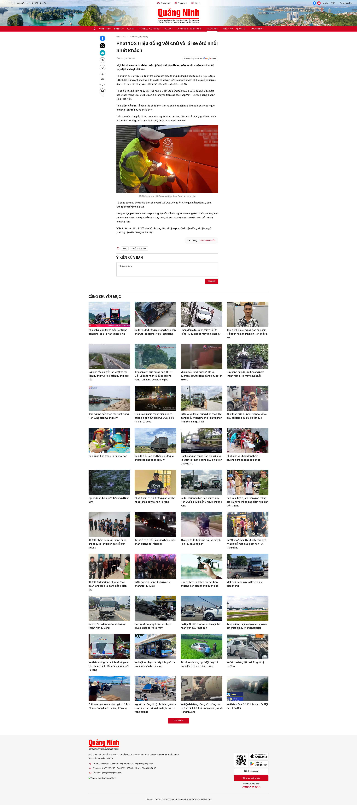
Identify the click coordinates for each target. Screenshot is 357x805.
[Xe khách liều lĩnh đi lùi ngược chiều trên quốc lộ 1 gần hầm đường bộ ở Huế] (247, 768)
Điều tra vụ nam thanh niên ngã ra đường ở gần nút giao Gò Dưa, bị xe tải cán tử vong (154, 418)
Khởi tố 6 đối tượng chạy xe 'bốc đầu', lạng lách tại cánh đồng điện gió (108, 586)
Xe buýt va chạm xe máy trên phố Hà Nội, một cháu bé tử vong (155, 664)
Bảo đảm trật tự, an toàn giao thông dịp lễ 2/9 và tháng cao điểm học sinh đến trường (247, 502)
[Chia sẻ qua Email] (102, 53)
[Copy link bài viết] (102, 60)
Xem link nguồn (207, 240)
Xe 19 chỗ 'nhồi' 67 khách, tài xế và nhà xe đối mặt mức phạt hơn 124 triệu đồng (246, 544)
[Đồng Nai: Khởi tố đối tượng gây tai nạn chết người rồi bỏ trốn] (109, 768)
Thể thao (228, 29)
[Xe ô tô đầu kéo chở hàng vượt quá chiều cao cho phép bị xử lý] (155, 440)
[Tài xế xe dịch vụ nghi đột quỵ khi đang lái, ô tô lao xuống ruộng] (201, 646)
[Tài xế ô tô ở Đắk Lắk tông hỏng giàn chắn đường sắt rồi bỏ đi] (155, 524)
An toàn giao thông (139, 36)
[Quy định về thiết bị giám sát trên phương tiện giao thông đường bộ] (201, 566)
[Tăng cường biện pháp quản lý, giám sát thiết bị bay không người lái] (247, 608)
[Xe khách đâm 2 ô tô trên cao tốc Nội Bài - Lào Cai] (247, 688)
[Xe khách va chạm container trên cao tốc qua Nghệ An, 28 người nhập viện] (109, 730)
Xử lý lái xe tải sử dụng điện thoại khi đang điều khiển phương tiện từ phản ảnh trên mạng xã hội (201, 418)
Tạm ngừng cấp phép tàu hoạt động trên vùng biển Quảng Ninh (109, 416)
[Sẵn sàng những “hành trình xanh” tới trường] (247, 730)
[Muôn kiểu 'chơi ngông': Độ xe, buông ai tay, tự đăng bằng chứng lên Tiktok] (201, 356)
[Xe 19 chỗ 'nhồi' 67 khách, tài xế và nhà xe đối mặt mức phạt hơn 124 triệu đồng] (247, 524)
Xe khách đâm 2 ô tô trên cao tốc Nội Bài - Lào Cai (247, 706)
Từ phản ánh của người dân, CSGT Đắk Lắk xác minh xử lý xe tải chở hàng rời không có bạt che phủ (154, 376)
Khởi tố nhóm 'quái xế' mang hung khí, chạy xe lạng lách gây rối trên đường (107, 544)
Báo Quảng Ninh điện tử (178, 15)
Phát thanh (182, 3)
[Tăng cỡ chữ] (102, 74)
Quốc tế (240, 29)
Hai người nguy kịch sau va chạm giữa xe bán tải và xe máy (153, 626)
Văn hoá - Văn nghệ (149, 29)
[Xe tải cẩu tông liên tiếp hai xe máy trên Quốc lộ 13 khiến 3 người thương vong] (201, 482)
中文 (333, 3)
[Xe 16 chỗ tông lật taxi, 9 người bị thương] (247, 646)
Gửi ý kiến (212, 281)
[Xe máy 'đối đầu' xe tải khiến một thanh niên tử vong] (109, 608)
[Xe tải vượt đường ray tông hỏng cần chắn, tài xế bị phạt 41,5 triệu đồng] (155, 314)
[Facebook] (314, 3)
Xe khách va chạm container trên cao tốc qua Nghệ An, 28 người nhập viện (109, 748)
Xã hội (130, 29)
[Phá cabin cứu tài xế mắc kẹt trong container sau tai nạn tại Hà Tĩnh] (109, 314)
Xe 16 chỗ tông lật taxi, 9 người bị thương (245, 664)
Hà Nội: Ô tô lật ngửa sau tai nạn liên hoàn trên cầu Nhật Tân (201, 626)
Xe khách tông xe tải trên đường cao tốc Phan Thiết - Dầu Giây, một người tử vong (109, 666)
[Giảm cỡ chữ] (102, 83)
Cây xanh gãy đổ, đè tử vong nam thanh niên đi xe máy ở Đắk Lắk (245, 374)
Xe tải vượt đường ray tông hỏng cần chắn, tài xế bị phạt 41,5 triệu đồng (155, 332)
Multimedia (256, 29)
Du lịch (168, 29)
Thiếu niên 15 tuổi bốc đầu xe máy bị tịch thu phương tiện (201, 542)
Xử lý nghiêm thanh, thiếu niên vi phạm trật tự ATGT (152, 584)
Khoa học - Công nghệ (189, 29)
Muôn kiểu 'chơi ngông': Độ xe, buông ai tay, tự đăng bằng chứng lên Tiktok (201, 376)
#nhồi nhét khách (139, 248)
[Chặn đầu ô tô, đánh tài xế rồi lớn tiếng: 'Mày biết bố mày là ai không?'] (201, 314)
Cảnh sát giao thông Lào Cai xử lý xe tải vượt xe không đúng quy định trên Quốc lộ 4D (201, 460)
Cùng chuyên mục (105, 296)
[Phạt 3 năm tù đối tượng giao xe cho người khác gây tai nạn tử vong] (155, 482)
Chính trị (104, 29)
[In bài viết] (102, 67)
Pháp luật (212, 29)
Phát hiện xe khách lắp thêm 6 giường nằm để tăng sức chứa (243, 458)
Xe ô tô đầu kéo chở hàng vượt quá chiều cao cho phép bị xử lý (154, 458)
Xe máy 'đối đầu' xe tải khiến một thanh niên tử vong (107, 626)
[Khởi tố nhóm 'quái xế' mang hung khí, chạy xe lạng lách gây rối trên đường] (109, 524)
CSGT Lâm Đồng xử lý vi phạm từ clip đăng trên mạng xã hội (201, 786)
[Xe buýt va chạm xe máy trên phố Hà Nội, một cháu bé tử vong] (155, 646)
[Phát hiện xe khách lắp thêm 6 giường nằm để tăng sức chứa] (247, 440)
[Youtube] (319, 3)
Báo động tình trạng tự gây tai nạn (108, 456)
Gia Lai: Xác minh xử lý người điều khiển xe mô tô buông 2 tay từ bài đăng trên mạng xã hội (153, 788)
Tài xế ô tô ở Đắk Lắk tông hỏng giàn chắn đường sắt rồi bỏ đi (155, 542)
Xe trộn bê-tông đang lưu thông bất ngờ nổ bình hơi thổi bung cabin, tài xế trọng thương (201, 708)
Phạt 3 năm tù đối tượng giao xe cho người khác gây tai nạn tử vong (155, 500)
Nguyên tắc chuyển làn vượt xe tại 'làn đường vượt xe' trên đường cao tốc (109, 376)
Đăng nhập (348, 3)
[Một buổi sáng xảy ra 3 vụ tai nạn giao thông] (247, 566)
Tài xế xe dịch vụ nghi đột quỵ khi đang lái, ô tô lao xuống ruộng (199, 664)
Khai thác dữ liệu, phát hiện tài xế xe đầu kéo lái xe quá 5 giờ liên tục (247, 416)
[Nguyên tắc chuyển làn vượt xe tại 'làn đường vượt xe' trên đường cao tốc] (109, 356)
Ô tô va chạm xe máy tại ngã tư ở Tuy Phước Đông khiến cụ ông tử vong (109, 706)
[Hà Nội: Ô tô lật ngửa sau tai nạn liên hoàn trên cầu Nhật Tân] (201, 608)
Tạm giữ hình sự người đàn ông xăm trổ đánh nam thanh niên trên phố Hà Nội (247, 334)
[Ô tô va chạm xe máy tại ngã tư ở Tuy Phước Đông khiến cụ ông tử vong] (109, 688)
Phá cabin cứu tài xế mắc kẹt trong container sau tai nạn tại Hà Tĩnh (108, 332)
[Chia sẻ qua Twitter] (102, 45)
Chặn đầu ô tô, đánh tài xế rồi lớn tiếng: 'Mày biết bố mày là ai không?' (201, 332)
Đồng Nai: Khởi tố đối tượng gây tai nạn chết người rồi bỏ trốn (108, 786)
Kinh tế (118, 29)
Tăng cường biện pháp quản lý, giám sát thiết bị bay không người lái (247, 626)
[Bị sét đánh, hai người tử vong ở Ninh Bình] (109, 482)
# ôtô (125, 248)
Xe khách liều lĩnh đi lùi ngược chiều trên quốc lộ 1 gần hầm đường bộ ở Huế (246, 788)
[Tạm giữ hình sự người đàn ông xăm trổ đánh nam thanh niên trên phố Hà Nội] (247, 314)
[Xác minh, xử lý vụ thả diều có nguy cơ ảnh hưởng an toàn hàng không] (201, 730)
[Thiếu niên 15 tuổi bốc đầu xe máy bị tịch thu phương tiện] (201, 524)
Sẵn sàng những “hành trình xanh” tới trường (247, 748)
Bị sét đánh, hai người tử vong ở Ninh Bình (109, 500)
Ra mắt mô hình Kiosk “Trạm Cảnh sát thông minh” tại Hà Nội (155, 748)
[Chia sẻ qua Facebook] (102, 38)
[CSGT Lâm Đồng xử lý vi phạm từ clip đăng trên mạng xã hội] (201, 768)
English (326, 3)
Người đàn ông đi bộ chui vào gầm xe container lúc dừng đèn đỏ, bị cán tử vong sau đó (155, 708)
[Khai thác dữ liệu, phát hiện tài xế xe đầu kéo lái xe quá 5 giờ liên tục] (247, 398)
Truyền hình (166, 3)
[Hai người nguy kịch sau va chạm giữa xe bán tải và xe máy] (155, 608)
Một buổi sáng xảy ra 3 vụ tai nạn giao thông (245, 584)
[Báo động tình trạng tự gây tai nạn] (109, 440)
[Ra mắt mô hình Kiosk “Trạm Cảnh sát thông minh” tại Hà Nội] (155, 730)
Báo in (197, 3)
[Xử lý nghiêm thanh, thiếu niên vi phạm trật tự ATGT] (155, 566)
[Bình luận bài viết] (102, 91)
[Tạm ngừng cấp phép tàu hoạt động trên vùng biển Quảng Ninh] (109, 398)
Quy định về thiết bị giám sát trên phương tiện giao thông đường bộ (199, 584)
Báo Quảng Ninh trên (193, 58)
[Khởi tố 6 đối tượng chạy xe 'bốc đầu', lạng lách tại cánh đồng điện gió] (109, 566)
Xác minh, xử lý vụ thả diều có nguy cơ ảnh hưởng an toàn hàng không (200, 748)
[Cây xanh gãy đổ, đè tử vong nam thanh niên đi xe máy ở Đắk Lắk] (247, 356)
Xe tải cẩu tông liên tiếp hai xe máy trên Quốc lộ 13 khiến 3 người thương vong (201, 502)
